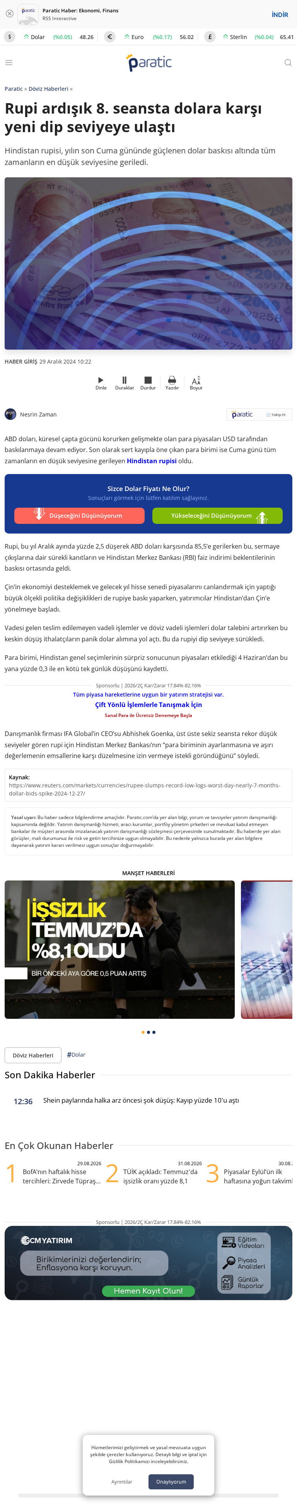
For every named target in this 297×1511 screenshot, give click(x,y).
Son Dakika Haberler (50, 1074)
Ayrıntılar (121, 1481)
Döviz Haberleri (48, 88)
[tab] (143, 1032)
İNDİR (280, 15)
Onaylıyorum (171, 1482)
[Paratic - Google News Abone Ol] (259, 417)
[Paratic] (148, 63)
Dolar (76, 1055)
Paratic (14, 88)
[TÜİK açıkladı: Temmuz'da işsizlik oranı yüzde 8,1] (120, 949)
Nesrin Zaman (38, 414)
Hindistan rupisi (152, 461)
